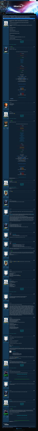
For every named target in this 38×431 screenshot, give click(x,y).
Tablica (6, 13)
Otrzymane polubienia (5, 186)
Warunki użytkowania (7, 427)
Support (13, 13)
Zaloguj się (3, 0)
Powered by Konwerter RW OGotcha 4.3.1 (22, 97)
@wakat (10, 210)
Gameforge (19, 13)
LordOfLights (18, 358)
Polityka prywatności (11, 427)
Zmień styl (30, 427)
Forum (4, 13)
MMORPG (29, 13)
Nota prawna (3, 427)
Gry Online (32, 13)
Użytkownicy (10, 13)
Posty (4, 27)
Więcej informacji (31, 18)
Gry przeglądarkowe (24, 13)
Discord (16, 13)
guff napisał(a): (14, 351)
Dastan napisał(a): (14, 243)
